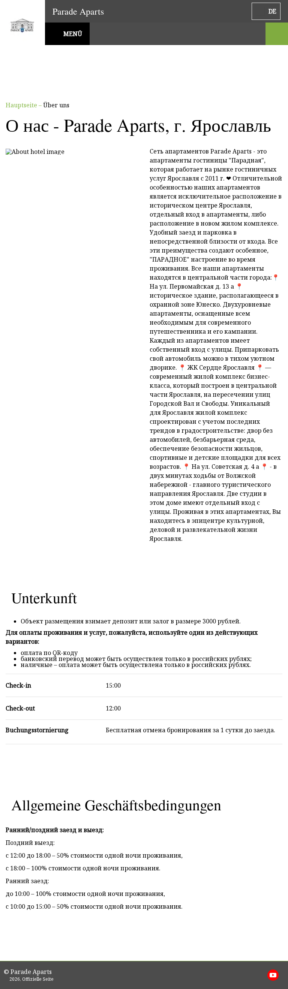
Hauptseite (22, 105)
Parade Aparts (78, 11)
